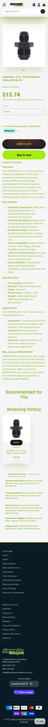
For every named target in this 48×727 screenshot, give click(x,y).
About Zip (6, 638)
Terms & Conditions (11, 625)
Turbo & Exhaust (9, 576)
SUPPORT (6, 609)
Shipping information (17, 474)
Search (5, 555)
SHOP (5, 559)
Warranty (6, 621)
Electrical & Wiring (10, 584)
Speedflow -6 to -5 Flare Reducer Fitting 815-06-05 (16, 439)
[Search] (43, 11)
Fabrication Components (13, 592)
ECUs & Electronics (11, 568)
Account (39, 4)
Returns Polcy (34, 474)
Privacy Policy (8, 630)
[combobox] (24, 11)
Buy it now (24, 154)
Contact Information (11, 634)
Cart (44, 4)
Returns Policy (8, 617)
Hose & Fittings (9, 588)
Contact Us (7, 613)
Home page (7, 551)
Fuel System (7, 572)
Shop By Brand (8, 563)
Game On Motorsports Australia (23, 719)
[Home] (16, 5)
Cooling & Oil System (11, 580)
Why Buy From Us (10, 605)
